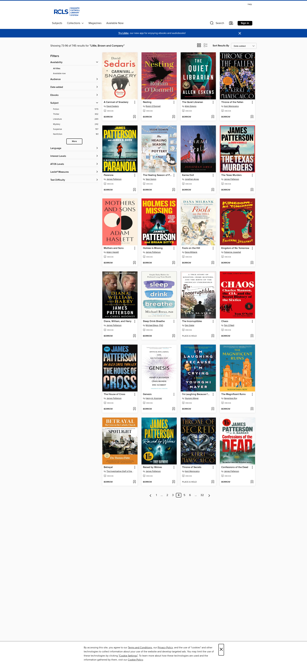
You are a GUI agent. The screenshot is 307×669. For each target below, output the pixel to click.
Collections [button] (74, 23)
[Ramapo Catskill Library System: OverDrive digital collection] (67, 11)
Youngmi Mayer (192, 398)
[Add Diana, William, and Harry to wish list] (134, 336)
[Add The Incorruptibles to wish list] (213, 336)
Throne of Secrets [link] (191, 467)
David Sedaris (112, 106)
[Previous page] (150, 495)
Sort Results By (221, 45)
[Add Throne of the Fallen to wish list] (252, 117)
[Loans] (231, 24)
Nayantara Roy (230, 398)
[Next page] (209, 495)
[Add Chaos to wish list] (252, 336)
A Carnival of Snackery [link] (116, 102)
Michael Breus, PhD (154, 325)
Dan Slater (189, 325)
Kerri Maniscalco (231, 106)
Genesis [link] (147, 394)
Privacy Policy (165, 647)
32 (202, 495)
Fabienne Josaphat (232, 252)
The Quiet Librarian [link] (192, 102)
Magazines (95, 23)
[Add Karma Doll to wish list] (213, 190)
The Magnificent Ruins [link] (233, 394)
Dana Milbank (191, 252)
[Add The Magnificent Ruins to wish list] (252, 409)
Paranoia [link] (108, 175)
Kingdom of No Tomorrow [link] (235, 248)
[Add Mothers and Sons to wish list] (134, 263)
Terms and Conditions (140, 647)
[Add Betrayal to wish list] (134, 482)
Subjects (57, 23)
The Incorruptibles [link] (192, 321)
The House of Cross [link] (114, 394)
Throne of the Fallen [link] (232, 102)
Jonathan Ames (192, 179)
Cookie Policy (135, 659)
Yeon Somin (151, 179)
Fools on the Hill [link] (191, 248)
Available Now (114, 23)
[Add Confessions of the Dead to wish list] (252, 482)
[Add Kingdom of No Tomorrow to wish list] (252, 263)
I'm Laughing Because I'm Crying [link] (196, 394)
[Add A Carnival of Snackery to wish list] (134, 117)
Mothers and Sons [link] (114, 248)
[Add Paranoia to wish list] (134, 190)
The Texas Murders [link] (231, 175)
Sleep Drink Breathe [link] (154, 321)
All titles (56, 68)
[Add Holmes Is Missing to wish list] (174, 263)
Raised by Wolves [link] (152, 467)
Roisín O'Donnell (153, 106)
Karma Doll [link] (188, 175)
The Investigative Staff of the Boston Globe (120, 471)
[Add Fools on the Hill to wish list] (213, 263)
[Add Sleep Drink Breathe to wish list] (174, 336)
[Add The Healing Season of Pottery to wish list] (174, 190)
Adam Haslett (112, 252)
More (74, 141)
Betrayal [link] (108, 467)
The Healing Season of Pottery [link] (157, 175)
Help (250, 4)
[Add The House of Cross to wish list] (134, 409)
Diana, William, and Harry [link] (117, 321)
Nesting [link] (147, 102)
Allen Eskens (190, 106)
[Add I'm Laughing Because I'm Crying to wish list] (213, 409)
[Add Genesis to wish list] (174, 409)
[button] (216, 24)
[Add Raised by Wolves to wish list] (174, 482)
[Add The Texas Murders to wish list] (252, 190)
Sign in (245, 23)
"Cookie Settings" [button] (128, 655)
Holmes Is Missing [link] (153, 248)
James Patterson (114, 179)
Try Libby (123, 33)
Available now (59, 73)
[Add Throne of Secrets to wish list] (213, 482)
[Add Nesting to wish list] (174, 117)
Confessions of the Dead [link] (234, 467)
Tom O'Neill (229, 325)
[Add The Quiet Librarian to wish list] (213, 117)
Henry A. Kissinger (154, 398)
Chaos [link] (224, 321)
